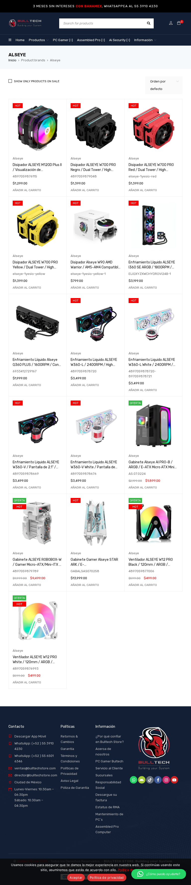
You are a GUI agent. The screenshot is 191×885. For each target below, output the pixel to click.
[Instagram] (166, 780)
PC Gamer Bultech (109, 761)
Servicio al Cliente (109, 768)
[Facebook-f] (158, 780)
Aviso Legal (69, 781)
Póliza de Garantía (75, 788)
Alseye (18, 158)
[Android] (141, 780)
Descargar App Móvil (30, 736)
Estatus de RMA (108, 807)
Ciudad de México (28, 782)
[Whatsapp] (133, 780)
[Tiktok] (150, 780)
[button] (27, 190)
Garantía (67, 749)
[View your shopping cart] (179, 23)
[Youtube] (174, 780)
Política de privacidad (107, 878)
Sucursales (104, 775)
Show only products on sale (36, 81)
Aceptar (76, 878)
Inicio (12, 60)
